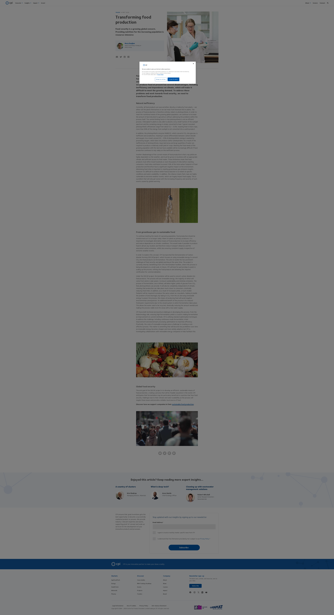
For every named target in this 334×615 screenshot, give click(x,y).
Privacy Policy (160, 74)
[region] (167, 72)
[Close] (193, 63)
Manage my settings (161, 79)
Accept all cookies (173, 79)
